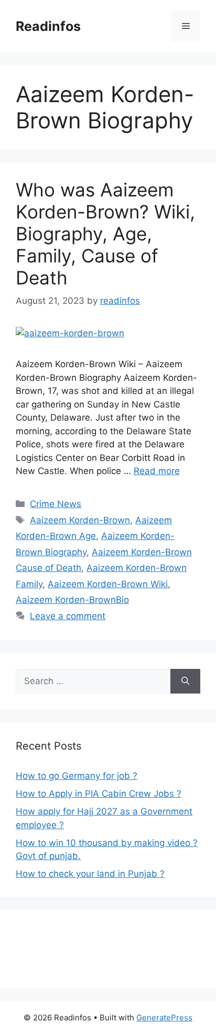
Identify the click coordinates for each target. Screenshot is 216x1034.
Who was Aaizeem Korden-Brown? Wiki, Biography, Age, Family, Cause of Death (105, 234)
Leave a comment (67, 616)
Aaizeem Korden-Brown (80, 520)
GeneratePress (164, 1017)
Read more (157, 471)
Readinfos (48, 26)
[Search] (185, 681)
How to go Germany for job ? (76, 776)
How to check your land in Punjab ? (90, 873)
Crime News (55, 504)
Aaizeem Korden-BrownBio (72, 600)
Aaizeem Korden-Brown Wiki (108, 584)
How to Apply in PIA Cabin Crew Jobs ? (98, 793)
